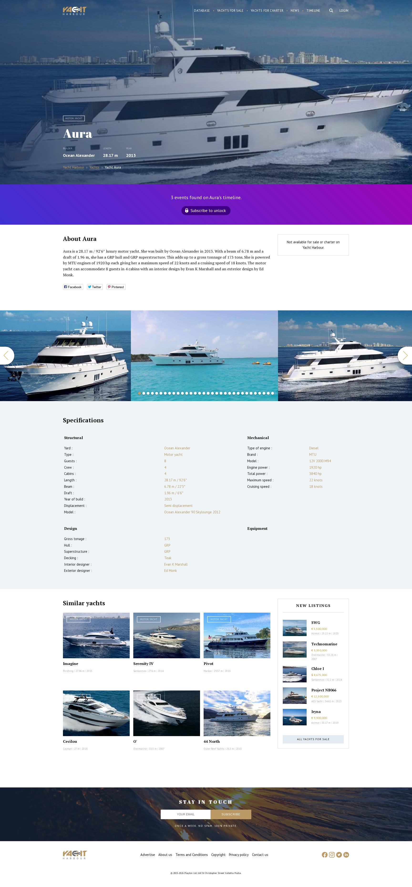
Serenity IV (143, 663)
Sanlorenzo (139, 671)
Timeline (313, 11)
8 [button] (169, 393)
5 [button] (156, 393)
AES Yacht (317, 701)
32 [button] (272, 393)
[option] (65, 355)
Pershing (68, 671)
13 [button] (191, 393)
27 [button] (251, 393)
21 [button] (225, 393)
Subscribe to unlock (208, 210)
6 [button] (161, 393)
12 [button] (186, 393)
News (295, 11)
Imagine (70, 663)
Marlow (208, 671)
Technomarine (324, 644)
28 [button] (255, 393)
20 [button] (221, 393)
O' (135, 741)
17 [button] (208, 393)
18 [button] (212, 393)
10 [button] (178, 393)
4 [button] (152, 393)
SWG (315, 622)
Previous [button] (7, 356)
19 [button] (216, 393)
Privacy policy (239, 854)
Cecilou (70, 741)
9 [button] (173, 393)
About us (165, 854)
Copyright (218, 854)
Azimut (315, 633)
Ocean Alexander (79, 155)
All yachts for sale (313, 739)
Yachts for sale (230, 11)
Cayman (67, 748)
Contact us (260, 854)
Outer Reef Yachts (214, 748)
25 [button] (242, 393)
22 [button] (229, 393)
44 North (212, 741)
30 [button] (264, 393)
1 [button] (139, 393)
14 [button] (195, 393)
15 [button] (199, 393)
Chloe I (317, 668)
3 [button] (148, 393)
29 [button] (259, 393)
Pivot (208, 663)
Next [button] (405, 356)
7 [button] (165, 393)
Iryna (316, 711)
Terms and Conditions (191, 854)
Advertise (147, 854)
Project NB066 (323, 690)
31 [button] (268, 393)
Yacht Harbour (75, 11)
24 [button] (238, 393)
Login (344, 11)
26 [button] (246, 393)
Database (202, 11)
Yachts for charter (267, 11)
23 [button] (233, 393)
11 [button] (182, 393)
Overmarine (140, 748)
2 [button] (143, 393)
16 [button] (203, 393)
